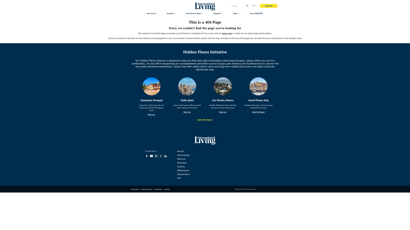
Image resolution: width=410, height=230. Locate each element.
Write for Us (181, 159)
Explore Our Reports (205, 120)
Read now (151, 115)
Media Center (182, 163)
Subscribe (268, 6)
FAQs (179, 178)
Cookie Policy (158, 189)
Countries (170, 13)
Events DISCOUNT (256, 13)
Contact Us (181, 166)
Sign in (254, 5)
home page (227, 33)
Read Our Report (258, 112)
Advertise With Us (183, 174)
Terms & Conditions (146, 189)
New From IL (152, 13)
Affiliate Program (183, 170)
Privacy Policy (135, 189)
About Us (180, 151)
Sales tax (167, 189)
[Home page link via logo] (205, 6)
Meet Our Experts (183, 155)
